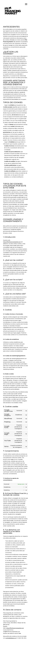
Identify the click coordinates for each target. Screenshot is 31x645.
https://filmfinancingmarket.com (12, 242)
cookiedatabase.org (10, 638)
